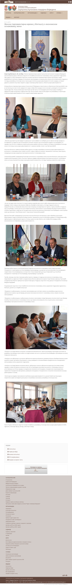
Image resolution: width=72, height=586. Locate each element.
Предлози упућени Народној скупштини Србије (17, 543)
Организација (32, 13)
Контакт (16, 17)
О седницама (9, 533)
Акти (51, 13)
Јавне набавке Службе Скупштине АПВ (15, 559)
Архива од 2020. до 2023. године (13, 527)
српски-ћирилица (27, 4)
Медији (8, 17)
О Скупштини (9, 479)
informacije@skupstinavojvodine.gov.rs (57, 582)
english (66, 4)
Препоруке (8, 549)
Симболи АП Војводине (11, 481)
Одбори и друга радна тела (12, 517)
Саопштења (12, 449)
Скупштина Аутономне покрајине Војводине (37, 8)
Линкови (8, 498)
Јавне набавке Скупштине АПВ (13, 491)
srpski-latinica (36, 4)
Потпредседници (10, 512)
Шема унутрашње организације (13, 555)
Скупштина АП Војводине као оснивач (15, 485)
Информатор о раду (10, 489)
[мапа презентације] (63, 575)
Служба (58, 13)
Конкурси (8, 500)
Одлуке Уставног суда (11, 547)
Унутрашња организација (12, 554)
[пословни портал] (69, 2)
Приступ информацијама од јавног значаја (16, 487)
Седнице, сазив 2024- (11, 531)
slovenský (46, 4)
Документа (8, 557)
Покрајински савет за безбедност (13, 519)
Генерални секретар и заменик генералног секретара (18, 523)
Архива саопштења (14, 454)
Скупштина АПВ (19, 13)
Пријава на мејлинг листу (16, 460)
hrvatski (51, 4)
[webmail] (70, 2)
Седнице (43, 13)
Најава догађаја (13, 451)
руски (63, 4)
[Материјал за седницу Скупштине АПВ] (36, 469)
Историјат (8, 494)
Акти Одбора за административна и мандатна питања (18, 542)
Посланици (8, 516)
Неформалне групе (10, 521)
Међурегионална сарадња (12, 483)
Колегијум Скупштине (11, 510)
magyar (41, 4)
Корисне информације (11, 492)
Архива (7, 535)
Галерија (8, 496)
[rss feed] (65, 575)
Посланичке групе (10, 514)
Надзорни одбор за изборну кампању (15, 502)
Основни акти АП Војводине (12, 545)
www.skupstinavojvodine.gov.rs (36, 582)
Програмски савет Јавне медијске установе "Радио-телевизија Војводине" (23, 503)
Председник (8, 508)
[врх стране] (66, 575)
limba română (57, 4)
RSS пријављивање (14, 457)
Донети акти (9, 540)
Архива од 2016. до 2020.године (13, 525)
